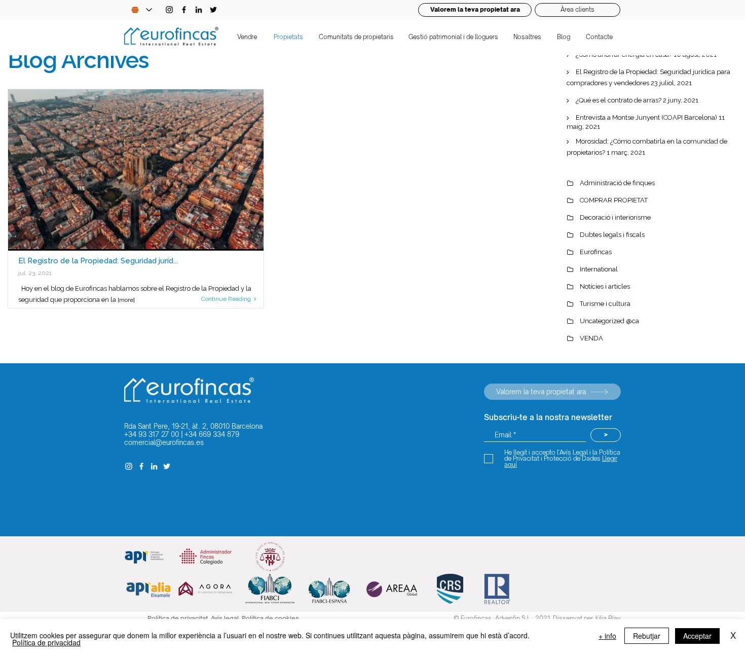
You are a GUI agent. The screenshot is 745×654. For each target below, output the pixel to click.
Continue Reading (226, 299)
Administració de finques (617, 183)
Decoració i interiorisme (615, 217)
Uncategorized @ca (609, 321)
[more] (126, 299)
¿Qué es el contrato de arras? (618, 100)
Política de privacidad (46, 642)
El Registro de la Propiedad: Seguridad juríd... (98, 260)
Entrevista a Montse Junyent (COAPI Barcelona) (646, 117)
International (599, 269)
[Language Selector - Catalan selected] (141, 10)
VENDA (591, 338)
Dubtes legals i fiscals (612, 234)
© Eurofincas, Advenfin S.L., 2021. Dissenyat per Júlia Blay (537, 618)
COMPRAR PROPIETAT (614, 200)
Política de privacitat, (179, 618)
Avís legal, (226, 618)
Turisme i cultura (605, 303)
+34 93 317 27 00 (151, 434)
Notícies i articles (605, 286)
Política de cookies (270, 618)
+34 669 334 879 (211, 434)
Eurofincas (596, 252)
